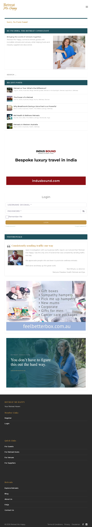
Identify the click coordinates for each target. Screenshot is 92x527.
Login (46, 222)
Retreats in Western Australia (26, 125)
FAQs (7, 505)
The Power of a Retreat (23, 97)
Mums (36, 99)
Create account (10, 226)
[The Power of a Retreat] (9, 99)
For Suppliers (10, 463)
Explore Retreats (11, 488)
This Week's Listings (40, 108)
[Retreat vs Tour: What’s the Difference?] (9, 89)
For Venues (9, 457)
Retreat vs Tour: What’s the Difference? (30, 88)
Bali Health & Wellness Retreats (27, 115)
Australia (26, 90)
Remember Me (15, 217)
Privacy (67, 524)
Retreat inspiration (66, 90)
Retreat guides (38, 90)
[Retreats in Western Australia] (9, 126)
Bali (24, 117)
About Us (8, 499)
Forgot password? (81, 226)
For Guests (9, 447)
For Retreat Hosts (12, 452)
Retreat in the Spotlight (51, 90)
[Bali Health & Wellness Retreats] (9, 117)
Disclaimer (76, 524)
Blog (6, 494)
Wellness (75, 90)
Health (31, 108)
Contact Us (9, 510)
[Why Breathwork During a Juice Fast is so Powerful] (9, 108)
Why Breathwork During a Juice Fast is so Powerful (35, 106)
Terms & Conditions (55, 524)
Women (47, 99)
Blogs (31, 90)
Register (8, 418)
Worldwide (42, 117)
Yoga (48, 117)
